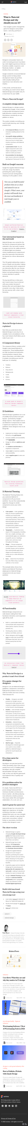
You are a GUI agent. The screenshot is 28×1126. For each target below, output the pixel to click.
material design (9, 917)
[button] (24, 1124)
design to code (7, 1066)
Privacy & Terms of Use (8, 1118)
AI (3, 1021)
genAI (14, 1066)
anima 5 (7, 914)
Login (25, 2)
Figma (9, 905)
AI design (7, 1021)
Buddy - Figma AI (15, 1021)
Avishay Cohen (9, 997)
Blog (3, 9)
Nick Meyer (9, 34)
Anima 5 (15, 899)
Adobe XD (22, 903)
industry (6, 14)
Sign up (8, 908)
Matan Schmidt (9, 1042)
